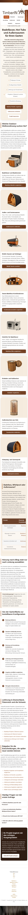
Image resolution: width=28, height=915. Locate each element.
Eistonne (23, 546)
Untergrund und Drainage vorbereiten (13, 779)
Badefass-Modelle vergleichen (14, 106)
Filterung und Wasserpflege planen (13, 784)
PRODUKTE (12, 17)
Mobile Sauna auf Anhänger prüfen (13, 789)
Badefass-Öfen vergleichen (14, 351)
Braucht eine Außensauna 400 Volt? (13, 816)
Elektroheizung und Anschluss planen (13, 777)
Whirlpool (14, 886)
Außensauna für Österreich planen (13, 734)
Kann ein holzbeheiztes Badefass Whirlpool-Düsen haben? (11, 810)
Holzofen (14, 885)
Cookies (14, 897)
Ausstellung (5, 20)
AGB (14, 894)
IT (14, 877)
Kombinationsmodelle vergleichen (14, 309)
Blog (24, 20)
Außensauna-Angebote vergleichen (13, 787)
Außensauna (23, 541)
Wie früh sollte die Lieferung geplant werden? (12, 821)
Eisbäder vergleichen (14, 392)
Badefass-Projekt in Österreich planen (13, 731)
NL (13, 874)
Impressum (17, 23)
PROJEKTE (10, 23)
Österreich (14, 891)
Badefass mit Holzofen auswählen (13, 775)
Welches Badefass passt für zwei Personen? (11, 803)
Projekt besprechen (14, 116)
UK (13, 873)
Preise (13, 883)
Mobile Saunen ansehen (14, 266)
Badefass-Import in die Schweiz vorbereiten (15, 736)
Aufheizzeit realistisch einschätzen (13, 782)
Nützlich (18, 20)
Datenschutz (14, 895)
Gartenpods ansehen (14, 473)
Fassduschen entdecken (14, 432)
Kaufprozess (12, 20)
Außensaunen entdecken (14, 111)
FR (13, 876)
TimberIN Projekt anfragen (11, 855)
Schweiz (14, 889)
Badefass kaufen (14, 882)
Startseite (6, 17)
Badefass (23, 526)
